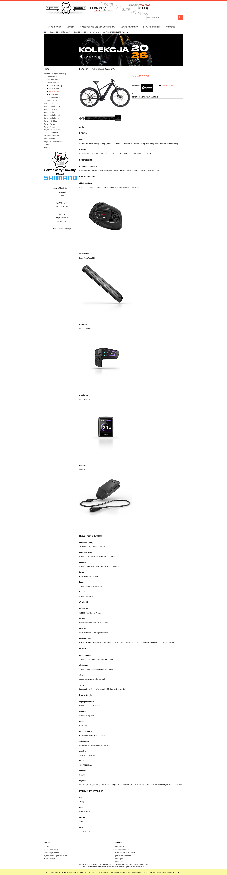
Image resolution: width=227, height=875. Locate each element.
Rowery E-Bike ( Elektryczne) (55, 74)
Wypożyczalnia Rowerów (122, 850)
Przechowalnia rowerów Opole (124, 853)
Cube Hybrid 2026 (54, 77)
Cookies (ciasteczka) (51, 850)
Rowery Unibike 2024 (52, 118)
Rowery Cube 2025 (51, 112)
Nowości (47, 144)
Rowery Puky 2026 (51, 109)
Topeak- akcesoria (51, 133)
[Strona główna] (100, 8)
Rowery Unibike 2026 (52, 106)
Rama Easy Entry (55, 85)
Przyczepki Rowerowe (52, 130)
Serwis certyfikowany (51, 853)
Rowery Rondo (49, 124)
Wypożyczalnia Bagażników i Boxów (56, 856)
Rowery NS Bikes (50, 121)
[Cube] (147, 88)
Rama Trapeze (54, 88)
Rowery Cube (118, 861)
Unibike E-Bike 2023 (54, 97)
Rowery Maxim (49, 127)
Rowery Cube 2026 (51, 103)
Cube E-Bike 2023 (53, 82)
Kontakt (46, 847)
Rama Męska (54, 91)
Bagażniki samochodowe (122, 856)
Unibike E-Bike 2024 (54, 80)
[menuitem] (54, 27)
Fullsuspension (55, 94)
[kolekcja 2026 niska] (113, 50)
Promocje (47, 147)
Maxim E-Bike (52, 100)
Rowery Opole (118, 859)
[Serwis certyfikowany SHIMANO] (60, 166)
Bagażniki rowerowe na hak (54, 141)
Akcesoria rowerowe (52, 136)
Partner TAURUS (49, 859)
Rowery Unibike (119, 847)
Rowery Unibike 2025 (52, 115)
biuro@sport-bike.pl (64, 229)
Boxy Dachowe (49, 139)
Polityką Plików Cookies (100, 872)
